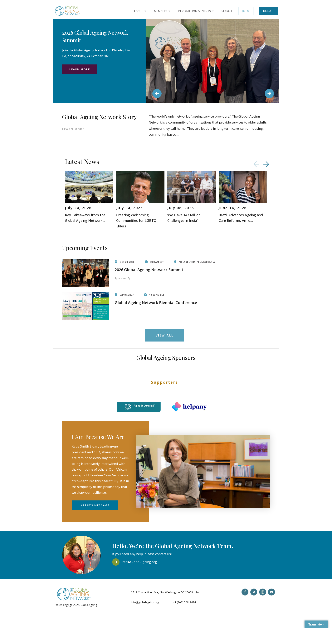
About (138, 11)
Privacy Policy (106, 605)
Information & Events (194, 11)
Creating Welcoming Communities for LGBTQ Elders (136, 220)
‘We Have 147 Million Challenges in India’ (183, 218)
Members (160, 11)
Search (227, 11)
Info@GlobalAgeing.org (139, 562)
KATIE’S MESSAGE (95, 505)
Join (246, 11)
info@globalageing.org (145, 602)
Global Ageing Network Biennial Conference (156, 302)
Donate (268, 11)
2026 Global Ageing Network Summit (149, 269)
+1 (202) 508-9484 (184, 602)
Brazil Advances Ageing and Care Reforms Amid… (241, 218)
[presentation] (256, 164)
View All (165, 335)
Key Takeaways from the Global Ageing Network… (85, 218)
